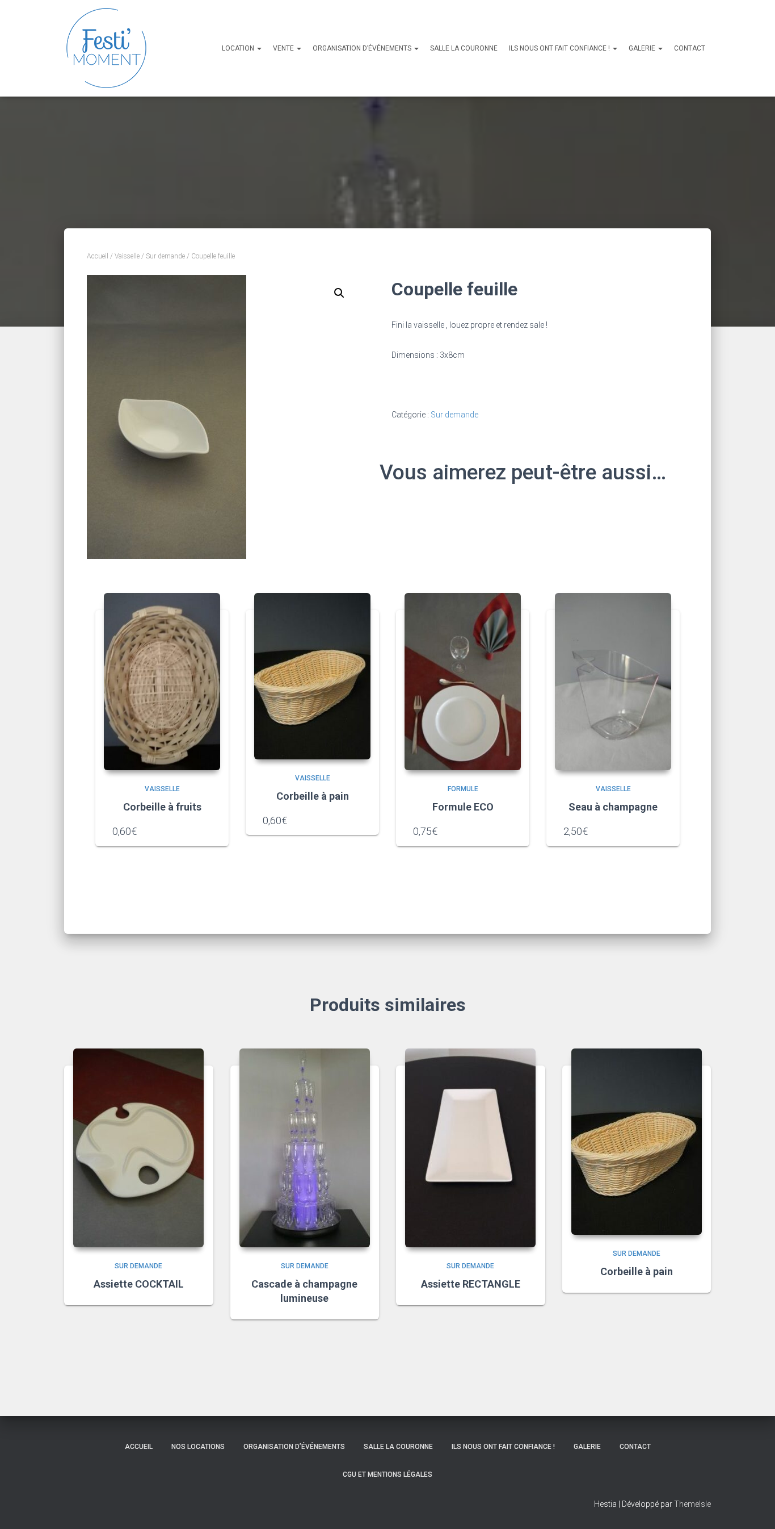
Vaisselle (127, 256)
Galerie (643, 48)
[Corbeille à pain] (312, 676)
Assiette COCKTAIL (139, 1284)
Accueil (97, 256)
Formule (463, 789)
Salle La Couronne (464, 48)
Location (239, 48)
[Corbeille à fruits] (162, 681)
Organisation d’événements (363, 48)
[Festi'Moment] (107, 48)
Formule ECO (463, 807)
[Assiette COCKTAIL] (138, 1147)
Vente (284, 48)
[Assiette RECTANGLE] (470, 1147)
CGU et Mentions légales (387, 1474)
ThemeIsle (692, 1504)
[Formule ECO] (463, 681)
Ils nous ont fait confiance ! (560, 48)
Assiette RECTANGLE (470, 1284)
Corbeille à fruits (162, 807)
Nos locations (198, 1447)
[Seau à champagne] (613, 681)
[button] (339, 293)
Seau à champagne (613, 807)
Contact (689, 48)
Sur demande (165, 256)
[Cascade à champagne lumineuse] (304, 1147)
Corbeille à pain (312, 796)
